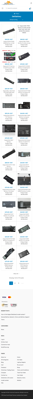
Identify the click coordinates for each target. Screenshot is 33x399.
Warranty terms (21, 377)
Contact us (4, 375)
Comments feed (5, 344)
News (2, 329)
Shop (18, 367)
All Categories (4, 359)
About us (3, 357)
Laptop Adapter (21, 362)
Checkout (3, 367)
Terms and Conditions (23, 370)
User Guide (20, 375)
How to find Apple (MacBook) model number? (13, 314)
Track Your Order (21, 372)
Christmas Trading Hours (7, 370)
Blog (2, 362)
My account (20, 365)
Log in (2, 339)
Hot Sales (19, 359)
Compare (3, 372)
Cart (2, 365)
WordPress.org (5, 347)
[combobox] (16, 8)
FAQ (2, 383)
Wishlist (19, 380)
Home (18, 357)
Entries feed (4, 342)
